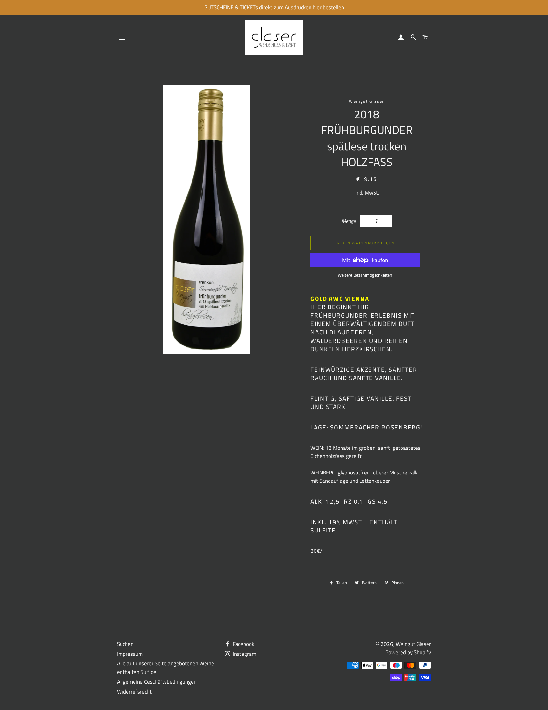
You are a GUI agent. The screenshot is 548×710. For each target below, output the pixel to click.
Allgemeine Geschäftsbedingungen (157, 682)
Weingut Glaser (413, 644)
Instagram (244, 654)
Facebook (243, 644)
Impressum (130, 654)
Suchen (125, 644)
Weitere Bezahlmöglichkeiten (365, 275)
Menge (349, 221)
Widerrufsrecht (134, 691)
